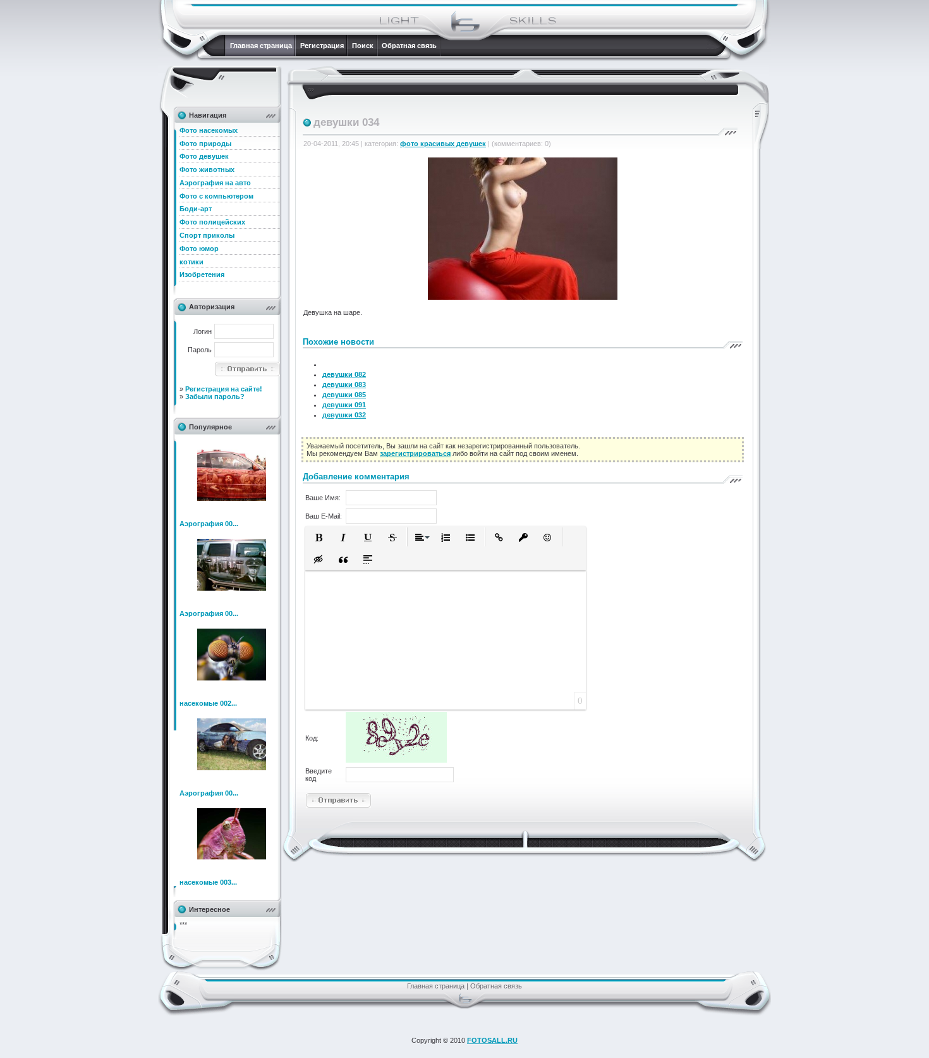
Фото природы (205, 143)
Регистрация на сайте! (223, 389)
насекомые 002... (208, 703)
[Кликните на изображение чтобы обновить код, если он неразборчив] (396, 760)
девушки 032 (344, 415)
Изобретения (201, 274)
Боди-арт (195, 208)
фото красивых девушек (443, 143)
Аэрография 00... (208, 523)
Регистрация (322, 45)
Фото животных (206, 169)
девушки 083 (344, 384)
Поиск (362, 45)
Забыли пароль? (215, 396)
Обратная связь (409, 45)
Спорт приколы (206, 235)
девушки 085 (344, 394)
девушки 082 (344, 374)
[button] (319, 537)
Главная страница (261, 45)
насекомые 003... (208, 882)
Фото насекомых (208, 130)
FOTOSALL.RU (492, 1040)
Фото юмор (199, 248)
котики (191, 262)
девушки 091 (344, 405)
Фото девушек (204, 156)
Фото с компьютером (216, 196)
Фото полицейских (212, 222)
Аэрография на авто (215, 183)
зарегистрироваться (415, 453)
